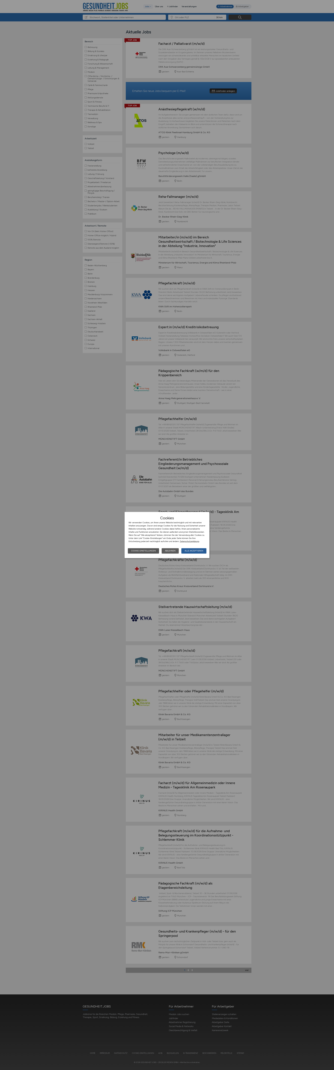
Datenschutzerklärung (189, 541)
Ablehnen (170, 551)
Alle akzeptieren (194, 551)
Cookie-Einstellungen (143, 551)
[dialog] (167, 535)
